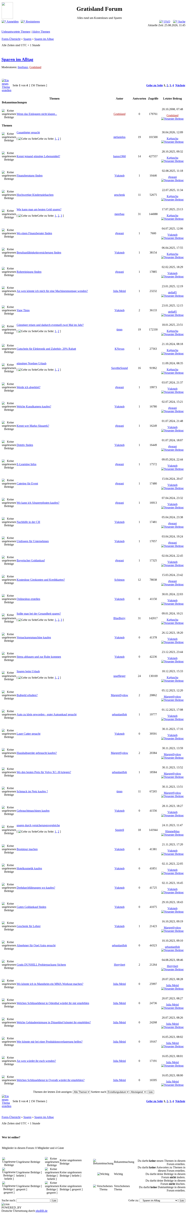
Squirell (119, 829)
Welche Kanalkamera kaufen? (34, 406)
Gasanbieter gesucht (28, 132)
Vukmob (120, 175)
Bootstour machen (27, 849)
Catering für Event (27, 483)
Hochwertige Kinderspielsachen (35, 194)
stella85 (172, 292)
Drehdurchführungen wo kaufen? (36, 887)
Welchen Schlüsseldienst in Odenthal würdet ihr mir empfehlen (53, 1003)
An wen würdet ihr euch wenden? (36, 1060)
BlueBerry (119, 618)
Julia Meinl (119, 291)
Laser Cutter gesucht (28, 733)
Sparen (27, 39)
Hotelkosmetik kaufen (29, 868)
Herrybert (119, 964)
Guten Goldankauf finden (31, 906)
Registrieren (32, 21)
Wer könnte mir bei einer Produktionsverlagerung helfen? (50, 1041)
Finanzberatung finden (30, 175)
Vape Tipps (23, 310)
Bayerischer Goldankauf (31, 560)
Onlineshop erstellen (28, 598)
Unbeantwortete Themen (15, 31)
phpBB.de (41, 1210)
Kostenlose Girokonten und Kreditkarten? (41, 579)
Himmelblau (172, 831)
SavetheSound (119, 368)
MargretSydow (119, 695)
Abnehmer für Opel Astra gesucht (36, 945)
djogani (172, 177)
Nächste (180, 85)
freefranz (23, 67)
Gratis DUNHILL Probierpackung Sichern (41, 964)
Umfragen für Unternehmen (33, 541)
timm (119, 329)
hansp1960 (119, 156)
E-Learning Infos (26, 464)
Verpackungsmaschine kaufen (34, 637)
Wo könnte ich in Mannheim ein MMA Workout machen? (50, 983)
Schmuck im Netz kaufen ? (32, 791)
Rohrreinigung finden (29, 271)
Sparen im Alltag (44, 39)
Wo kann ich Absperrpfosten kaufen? (38, 502)
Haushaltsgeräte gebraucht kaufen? (37, 752)
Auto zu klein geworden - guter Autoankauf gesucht (47, 714)
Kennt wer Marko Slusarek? (33, 425)
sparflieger (119, 675)
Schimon (119, 579)
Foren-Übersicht (11, 39)
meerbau (119, 214)
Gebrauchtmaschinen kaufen (33, 810)
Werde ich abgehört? (28, 387)
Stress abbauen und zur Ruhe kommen (39, 656)
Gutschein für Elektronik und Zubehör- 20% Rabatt (46, 348)
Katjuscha (172, 138)
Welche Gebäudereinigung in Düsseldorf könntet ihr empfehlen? (54, 1022)
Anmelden (12, 21)
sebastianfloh (119, 714)
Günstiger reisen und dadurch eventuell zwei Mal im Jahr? (50, 324)
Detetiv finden (25, 445)
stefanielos (119, 137)
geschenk (119, 194)
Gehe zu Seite (154, 85)
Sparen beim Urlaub (28, 671)
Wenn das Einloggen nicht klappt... (37, 113)
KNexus (119, 348)
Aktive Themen (41, 31)
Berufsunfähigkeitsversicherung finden (39, 252)
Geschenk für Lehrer (29, 926)
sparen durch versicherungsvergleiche (38, 825)
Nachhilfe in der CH (28, 522)
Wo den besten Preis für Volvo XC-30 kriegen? (44, 772)
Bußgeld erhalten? (27, 695)
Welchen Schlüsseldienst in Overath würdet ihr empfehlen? (51, 1080)
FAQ (167, 21)
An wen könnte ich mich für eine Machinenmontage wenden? (52, 291)
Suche (181, 21)
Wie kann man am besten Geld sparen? (39, 209)
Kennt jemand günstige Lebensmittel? (38, 156)
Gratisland (35, 67)
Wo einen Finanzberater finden (34, 233)
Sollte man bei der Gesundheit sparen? (39, 613)
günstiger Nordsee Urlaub (31, 363)
